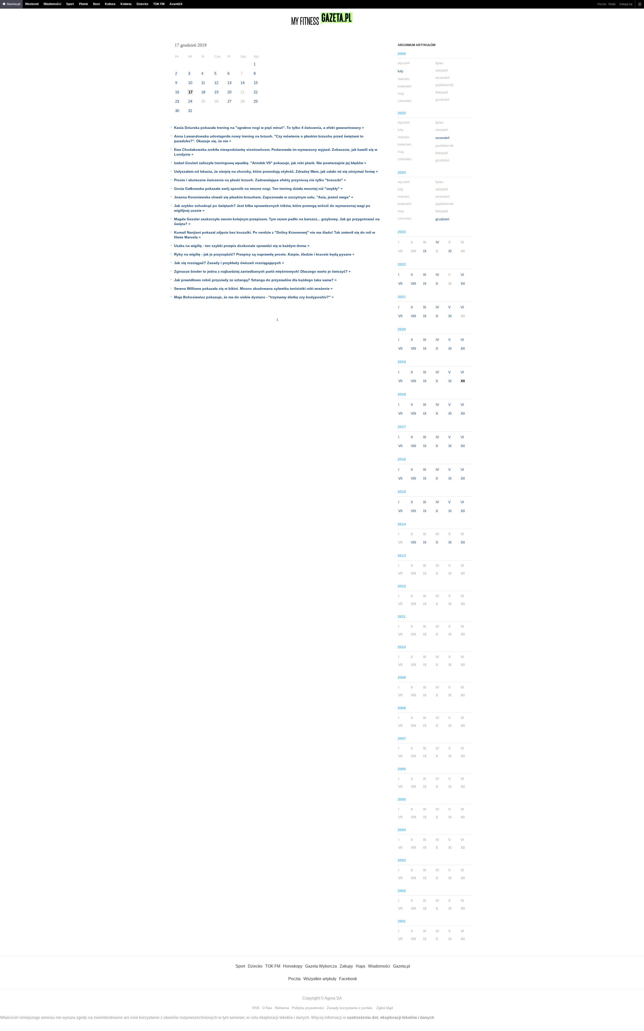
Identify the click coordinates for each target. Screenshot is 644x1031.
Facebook (348, 979)
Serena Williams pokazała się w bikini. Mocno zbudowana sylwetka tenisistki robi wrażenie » (253, 289)
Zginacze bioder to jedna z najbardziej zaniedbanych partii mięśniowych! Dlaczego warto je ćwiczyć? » (262, 271)
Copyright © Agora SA (322, 998)
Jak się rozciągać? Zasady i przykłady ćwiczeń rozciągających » (229, 263)
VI (462, 275)
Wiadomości (52, 4)
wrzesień (442, 138)
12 (216, 83)
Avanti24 (176, 4)
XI (450, 251)
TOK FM (159, 4)
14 (242, 83)
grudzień (442, 219)
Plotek (83, 4)
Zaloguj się (625, 4)
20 (229, 92)
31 (190, 111)
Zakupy (346, 966)
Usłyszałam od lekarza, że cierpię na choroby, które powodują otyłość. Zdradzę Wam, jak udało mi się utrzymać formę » (276, 171)
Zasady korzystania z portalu (350, 1008)
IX (424, 251)
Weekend (31, 4)
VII (400, 283)
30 (177, 111)
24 (190, 101)
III (424, 275)
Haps (360, 966)
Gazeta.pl (13, 4)
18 (203, 92)
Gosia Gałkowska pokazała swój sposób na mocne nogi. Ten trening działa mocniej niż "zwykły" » (258, 189)
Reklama (282, 1008)
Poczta (601, 4)
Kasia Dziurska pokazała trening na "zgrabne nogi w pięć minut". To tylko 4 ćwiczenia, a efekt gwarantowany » (269, 128)
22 (256, 92)
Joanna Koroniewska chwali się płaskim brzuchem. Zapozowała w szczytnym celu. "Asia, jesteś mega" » (263, 197)
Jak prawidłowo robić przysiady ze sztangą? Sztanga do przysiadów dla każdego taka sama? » (255, 280)
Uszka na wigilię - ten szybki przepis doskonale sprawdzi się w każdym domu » (241, 246)
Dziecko (142, 4)
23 (177, 101)
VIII (413, 283)
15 (256, 83)
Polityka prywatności (308, 1008)
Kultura (110, 4)
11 (203, 83)
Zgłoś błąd (384, 1008)
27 (229, 101)
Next (96, 4)
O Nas (267, 1008)
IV (437, 242)
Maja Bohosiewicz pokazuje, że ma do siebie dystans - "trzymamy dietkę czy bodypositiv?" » (254, 297)
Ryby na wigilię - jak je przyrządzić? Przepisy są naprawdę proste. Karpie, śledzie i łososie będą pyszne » (264, 254)
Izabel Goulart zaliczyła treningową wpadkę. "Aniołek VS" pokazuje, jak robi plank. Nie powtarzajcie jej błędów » (270, 163)
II (412, 275)
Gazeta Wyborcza (321, 966)
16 (177, 92)
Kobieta (126, 4)
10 (190, 83)
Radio (612, 4)
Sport (70, 4)
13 (229, 83)
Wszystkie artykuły (319, 979)
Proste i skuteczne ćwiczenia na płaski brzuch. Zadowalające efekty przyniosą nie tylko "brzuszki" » (260, 180)
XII (463, 283)
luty (400, 71)
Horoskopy (292, 966)
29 (256, 101)
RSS (255, 1008)
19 (216, 92)
